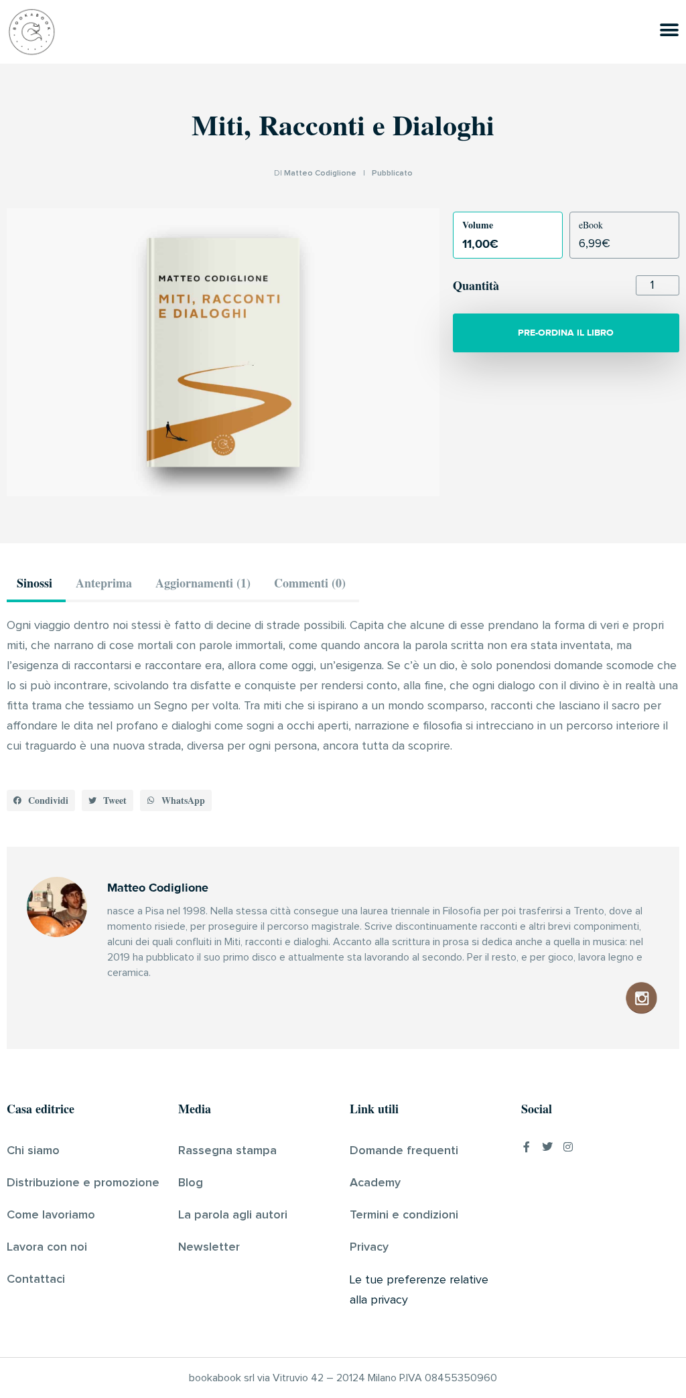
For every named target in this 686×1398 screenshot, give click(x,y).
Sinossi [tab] (34, 582)
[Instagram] (568, 1146)
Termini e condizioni (404, 1215)
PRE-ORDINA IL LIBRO (566, 332)
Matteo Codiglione (320, 173)
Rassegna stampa (227, 1151)
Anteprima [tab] (104, 582)
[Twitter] (547, 1146)
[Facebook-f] (526, 1146)
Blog (190, 1183)
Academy (375, 1183)
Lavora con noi (47, 1247)
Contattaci (36, 1279)
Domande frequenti (404, 1151)
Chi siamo (33, 1151)
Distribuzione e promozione (83, 1183)
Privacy (369, 1247)
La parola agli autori (232, 1215)
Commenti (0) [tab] (310, 582)
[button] (41, 800)
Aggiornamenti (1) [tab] (203, 582)
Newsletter (209, 1247)
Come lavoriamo (51, 1215)
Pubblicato (392, 173)
